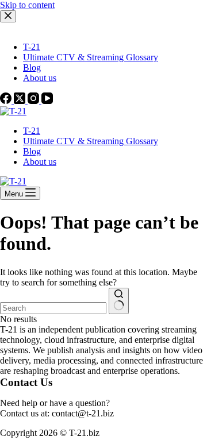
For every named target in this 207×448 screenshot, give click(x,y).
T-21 (31, 131)
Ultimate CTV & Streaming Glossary (90, 141)
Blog (32, 151)
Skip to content (27, 5)
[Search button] (119, 301)
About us (39, 162)
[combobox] (53, 308)
